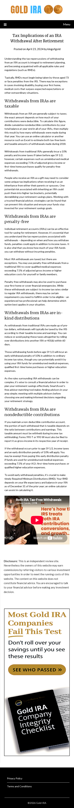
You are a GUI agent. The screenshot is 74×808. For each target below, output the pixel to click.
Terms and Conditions (19, 786)
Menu (66, 24)
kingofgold (54, 49)
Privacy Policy (14, 778)
